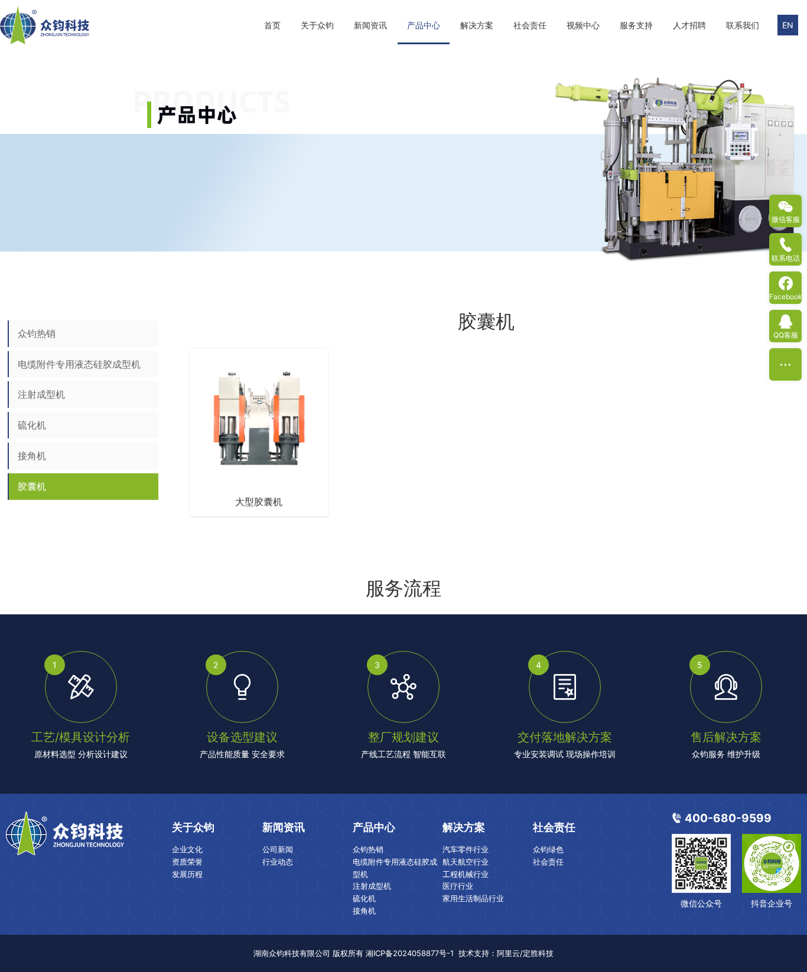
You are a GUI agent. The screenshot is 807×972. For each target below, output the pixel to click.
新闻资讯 (370, 25)
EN (787, 25)
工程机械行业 (465, 874)
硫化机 (32, 425)
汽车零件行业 (465, 849)
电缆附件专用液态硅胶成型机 (79, 364)
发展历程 (187, 874)
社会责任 (529, 25)
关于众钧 (317, 25)
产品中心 (423, 25)
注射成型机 (41, 394)
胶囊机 (32, 486)
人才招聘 (689, 25)
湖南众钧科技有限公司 (291, 953)
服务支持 (636, 25)
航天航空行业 (465, 861)
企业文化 (187, 849)
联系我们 (742, 25)
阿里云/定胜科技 (525, 953)
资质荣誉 (187, 861)
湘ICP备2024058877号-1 (410, 953)
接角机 (32, 456)
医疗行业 (457, 886)
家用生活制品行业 (473, 898)
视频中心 (583, 25)
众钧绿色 (548, 849)
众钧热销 (37, 333)
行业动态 (277, 861)
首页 (272, 25)
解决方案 (476, 25)
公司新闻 (277, 849)
